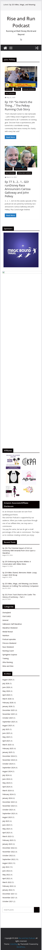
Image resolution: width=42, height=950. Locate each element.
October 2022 (7, 855)
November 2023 (8, 806)
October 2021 (7, 901)
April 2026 (6, 695)
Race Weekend (10, 93)
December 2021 (8, 894)
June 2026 (6, 687)
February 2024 (7, 794)
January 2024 (7, 798)
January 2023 (7, 844)
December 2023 (8, 802)
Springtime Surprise (24, 173)
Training (5, 658)
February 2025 (7, 748)
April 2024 (6, 787)
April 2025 (6, 741)
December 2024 (8, 756)
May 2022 (6, 875)
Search (37, 910)
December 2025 (8, 710)
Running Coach (8, 651)
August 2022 (7, 863)
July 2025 (5, 729)
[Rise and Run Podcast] (5, 48)
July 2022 (5, 867)
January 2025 (7, 752)
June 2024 (6, 779)
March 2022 (6, 882)
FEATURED (9, 89)
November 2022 (8, 852)
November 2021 (8, 897)
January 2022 (7, 890)
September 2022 (8, 859)
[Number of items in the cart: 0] (21, 39)
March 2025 (6, 745)
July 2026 (5, 683)
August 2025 (7, 725)
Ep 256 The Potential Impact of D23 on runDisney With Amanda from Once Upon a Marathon (18, 550)
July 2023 (5, 821)
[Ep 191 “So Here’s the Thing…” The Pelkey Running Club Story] (21, 77)
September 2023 (8, 813)
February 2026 (7, 702)
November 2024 (8, 760)
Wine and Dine (7, 666)
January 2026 (7, 706)
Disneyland (6, 612)
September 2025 (8, 722)
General (17, 89)
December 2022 (8, 848)
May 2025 (6, 737)
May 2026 (6, 691)
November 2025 (8, 714)
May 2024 (6, 783)
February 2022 (7, 886)
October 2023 (7, 810)
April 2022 (6, 878)
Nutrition (5, 635)
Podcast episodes (29, 89)
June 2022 (6, 871)
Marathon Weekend (9, 628)
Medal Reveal (7, 632)
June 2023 (6, 825)
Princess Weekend (9, 643)
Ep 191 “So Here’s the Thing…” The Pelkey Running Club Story (18, 105)
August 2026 (7, 680)
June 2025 (6, 733)
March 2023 (6, 836)
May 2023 (6, 829)
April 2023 (6, 832)
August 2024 (7, 771)
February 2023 (7, 840)
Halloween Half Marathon (12, 624)
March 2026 (6, 699)
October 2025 (7, 718)
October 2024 (7, 764)
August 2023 (7, 817)
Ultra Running (7, 662)
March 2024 (6, 790)
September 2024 (8, 767)
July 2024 (5, 775)
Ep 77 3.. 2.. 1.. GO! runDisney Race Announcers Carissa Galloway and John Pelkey (17, 189)
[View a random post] (37, 48)
